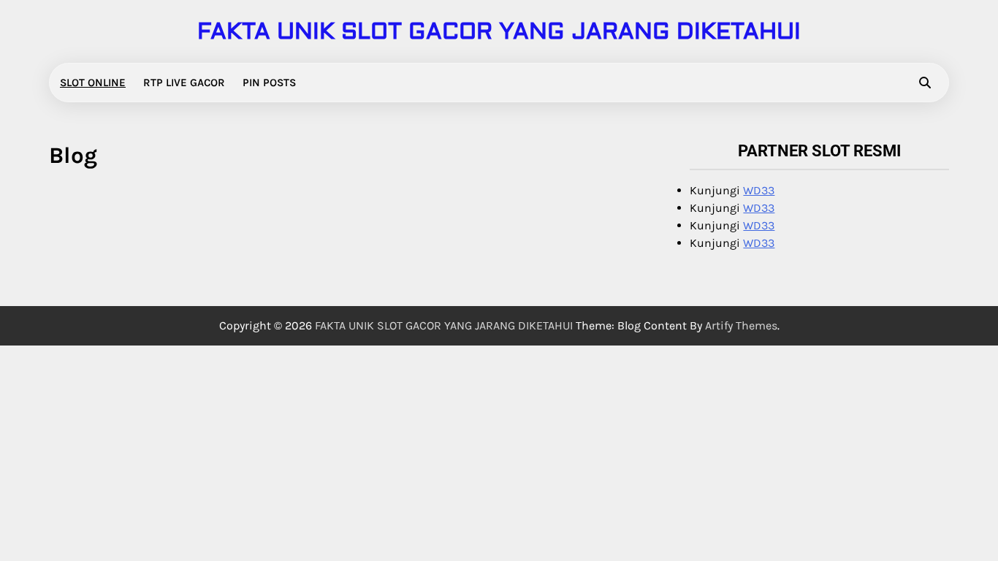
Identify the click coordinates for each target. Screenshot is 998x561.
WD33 (758, 190)
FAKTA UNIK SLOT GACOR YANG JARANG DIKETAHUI (499, 31)
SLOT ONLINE (93, 82)
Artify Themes (741, 325)
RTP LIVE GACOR (184, 82)
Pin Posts (269, 82)
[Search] (925, 82)
